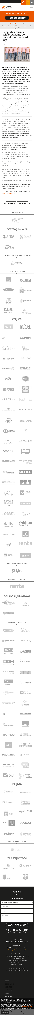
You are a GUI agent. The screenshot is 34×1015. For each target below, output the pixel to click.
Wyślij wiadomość (17, 925)
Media (7, 993)
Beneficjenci (9, 984)
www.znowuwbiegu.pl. (9, 193)
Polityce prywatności (27, 1006)
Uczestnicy (9, 987)
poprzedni (10, 203)
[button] (23, 2)
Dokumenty (9, 996)
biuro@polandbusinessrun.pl (17, 950)
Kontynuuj (5, 1012)
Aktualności (18, 24)
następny (23, 203)
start (7, 981)
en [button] (32, 2)
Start (11, 24)
